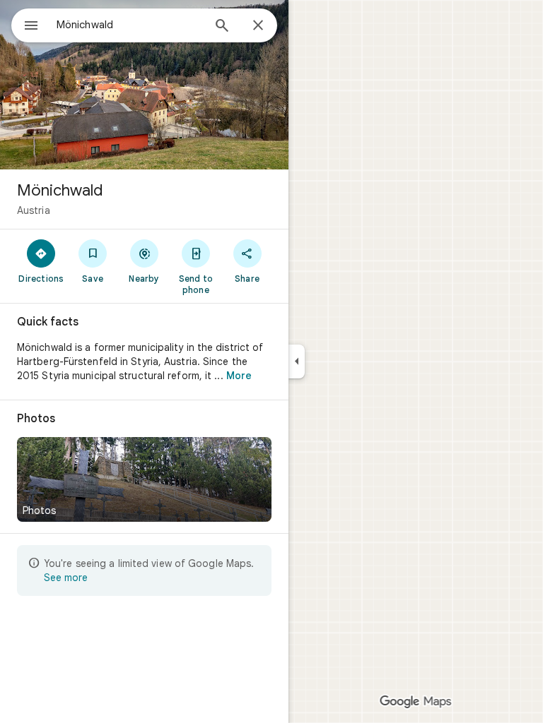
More (239, 375)
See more (66, 577)
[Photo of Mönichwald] (144, 84)
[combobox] (129, 24)
